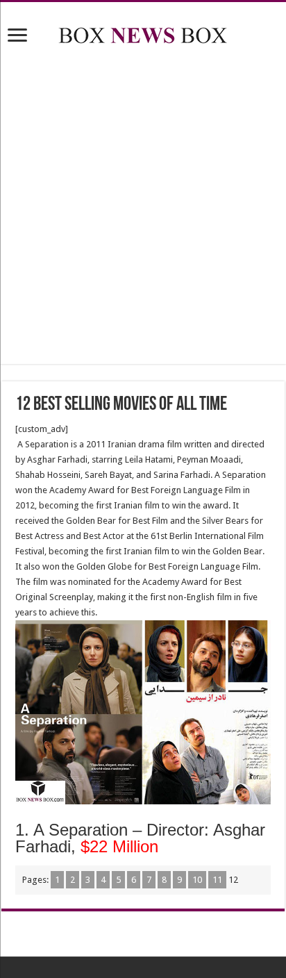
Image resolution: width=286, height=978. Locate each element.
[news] (143, 32)
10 (197, 880)
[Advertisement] (143, 207)
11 (217, 880)
